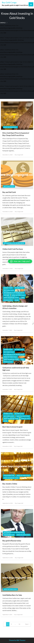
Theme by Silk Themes (17, 640)
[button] (20, 261)
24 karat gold (8, 287)
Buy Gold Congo (9, 2)
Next (26, 624)
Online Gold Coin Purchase (12, 249)
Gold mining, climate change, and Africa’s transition (14, 307)
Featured (6, 295)
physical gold (8, 300)
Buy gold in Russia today (11, 541)
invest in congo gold (10, 127)
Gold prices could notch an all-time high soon (15, 369)
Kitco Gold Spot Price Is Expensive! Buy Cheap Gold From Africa (15, 134)
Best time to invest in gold (12, 427)
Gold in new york (9, 475)
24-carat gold (19, 287)
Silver (16, 300)
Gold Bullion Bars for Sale (12, 595)
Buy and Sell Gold (9, 192)
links (22, 297)
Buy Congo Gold (19, 154)
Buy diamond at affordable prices (14, 243)
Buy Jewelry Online (9, 484)
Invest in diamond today (11, 297)
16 (19, 624)
